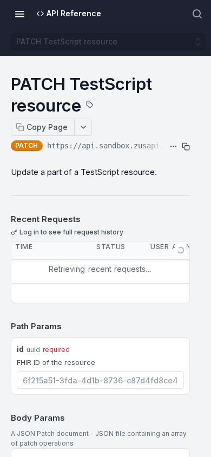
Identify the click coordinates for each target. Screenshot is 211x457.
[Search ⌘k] (197, 13)
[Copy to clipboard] (186, 146)
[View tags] (89, 106)
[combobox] (100, 380)
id (20, 349)
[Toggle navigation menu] (19, 13)
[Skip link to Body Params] (3, 418)
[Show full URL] (173, 146)
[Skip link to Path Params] (3, 327)
